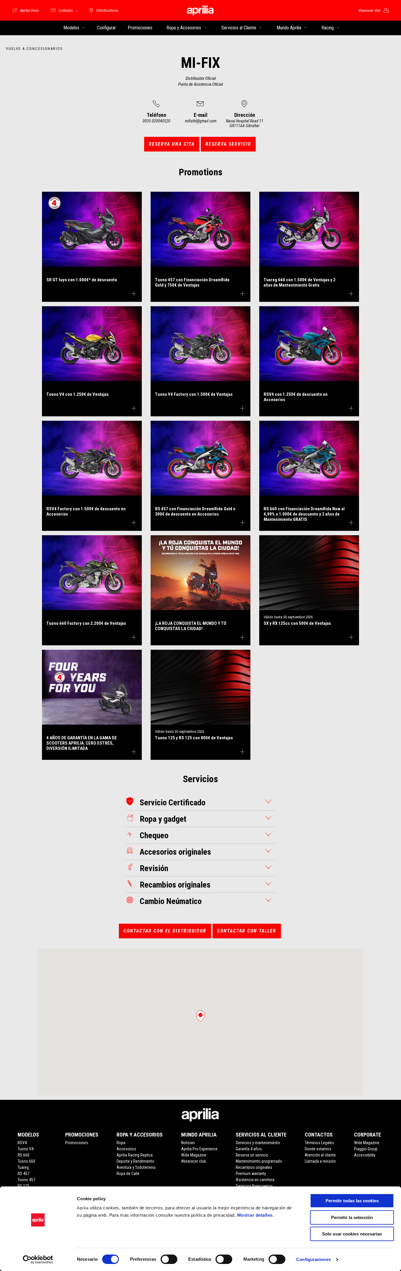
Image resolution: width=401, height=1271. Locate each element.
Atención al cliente (320, 1155)
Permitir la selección (352, 1217)
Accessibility (364, 1155)
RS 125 (23, 1186)
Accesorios (126, 1149)
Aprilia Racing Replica (135, 1155)
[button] (200, 1016)
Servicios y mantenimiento (258, 1142)
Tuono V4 (25, 1149)
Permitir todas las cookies (352, 1200)
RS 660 (23, 1155)
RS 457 (23, 1173)
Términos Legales (319, 1142)
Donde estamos (318, 1149)
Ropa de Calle (128, 1173)
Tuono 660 (26, 1161)
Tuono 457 (26, 1179)
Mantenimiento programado (259, 1161)
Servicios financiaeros (254, 1186)
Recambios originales (254, 1167)
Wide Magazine (193, 1155)
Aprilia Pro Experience (199, 1149)
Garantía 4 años (249, 1149)
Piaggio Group (366, 1149)
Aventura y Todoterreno (136, 1167)
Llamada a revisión (320, 1161)
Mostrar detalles (255, 1215)
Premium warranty (251, 1173)
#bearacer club (193, 1161)
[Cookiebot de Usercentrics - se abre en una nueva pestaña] (38, 1259)
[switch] (169, 1259)
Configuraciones (313, 1259)
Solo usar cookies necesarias (352, 1233)
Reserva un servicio (252, 1155)
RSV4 (22, 1142)
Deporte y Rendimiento (135, 1161)
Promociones (76, 1142)
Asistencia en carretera (255, 1179)
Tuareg (23, 1167)
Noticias (188, 1142)
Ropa (121, 1142)
